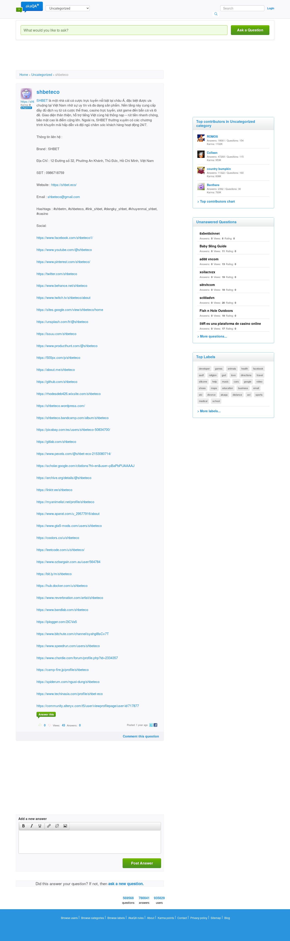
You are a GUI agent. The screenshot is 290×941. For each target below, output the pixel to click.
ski (200, 394)
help (214, 381)
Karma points (166, 918)
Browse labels (116, 918)
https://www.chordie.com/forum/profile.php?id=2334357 (77, 657)
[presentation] (23, 826)
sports (259, 394)
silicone (203, 381)
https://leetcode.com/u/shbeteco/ (60, 549)
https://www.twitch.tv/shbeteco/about (63, 297)
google (247, 381)
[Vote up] (40, 725)
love (233, 375)
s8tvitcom (207, 284)
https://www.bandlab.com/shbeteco (62, 609)
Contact (182, 918)
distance (237, 394)
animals (232, 368)
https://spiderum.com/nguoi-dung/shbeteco (67, 681)
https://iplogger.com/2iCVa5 (56, 621)
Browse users (69, 918)
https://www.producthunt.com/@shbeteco (66, 345)
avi (248, 394)
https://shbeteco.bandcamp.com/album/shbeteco (72, 417)
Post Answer (142, 863)
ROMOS (212, 136)
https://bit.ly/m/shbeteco (54, 573)
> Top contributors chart (216, 201)
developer (204, 368)
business (243, 388)
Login (270, 8)
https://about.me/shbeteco (55, 369)
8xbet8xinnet (210, 233)
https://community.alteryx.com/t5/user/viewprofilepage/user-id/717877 (87, 705)
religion (213, 375)
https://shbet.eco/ (63, 184)
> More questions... (212, 336)
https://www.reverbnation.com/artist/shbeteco (69, 597)
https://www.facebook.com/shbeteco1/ (64, 237)
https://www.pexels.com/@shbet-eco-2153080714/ (73, 453)
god (224, 375)
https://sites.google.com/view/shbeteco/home (69, 309)
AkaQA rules (136, 918)
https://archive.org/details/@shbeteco (63, 477)
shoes (202, 388)
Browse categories (92, 918)
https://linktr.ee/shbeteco (54, 489)
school (216, 401)
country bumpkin (219, 168)
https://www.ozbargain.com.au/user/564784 (68, 561)
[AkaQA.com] (29, 6)
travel (260, 375)
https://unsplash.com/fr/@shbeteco (62, 321)
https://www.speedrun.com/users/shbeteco (68, 645)
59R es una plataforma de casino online (230, 323)
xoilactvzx (207, 272)
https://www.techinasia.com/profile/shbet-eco (69, 693)
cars (236, 381)
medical (203, 401)
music (225, 381)
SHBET (42, 100)
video (259, 381)
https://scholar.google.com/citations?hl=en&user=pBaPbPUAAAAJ (85, 465)
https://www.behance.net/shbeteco (61, 285)
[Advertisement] (98, 59)
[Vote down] (49, 725)
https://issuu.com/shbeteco (56, 333)
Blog (227, 918)
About (150, 918)
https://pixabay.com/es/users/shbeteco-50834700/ (73, 429)
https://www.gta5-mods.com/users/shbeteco (69, 525)
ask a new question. (126, 883)
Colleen (212, 152)
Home (23, 74)
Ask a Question (250, 29)
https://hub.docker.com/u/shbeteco (61, 585)
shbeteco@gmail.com (64, 196)
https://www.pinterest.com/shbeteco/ (63, 261)
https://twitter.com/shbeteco (56, 273)
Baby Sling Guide (213, 246)
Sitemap (216, 918)
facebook (258, 368)
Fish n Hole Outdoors (216, 310)
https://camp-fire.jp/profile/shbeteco (62, 669)
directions (246, 375)
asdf (201, 375)
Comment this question (141, 736)
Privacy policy (198, 918)
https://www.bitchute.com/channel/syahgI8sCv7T (72, 633)
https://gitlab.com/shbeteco (56, 441)
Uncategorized (41, 74)
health (244, 368)
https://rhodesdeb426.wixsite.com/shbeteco (68, 393)
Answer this (46, 714)
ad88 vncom (209, 259)
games (218, 368)
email (256, 388)
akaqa (224, 394)
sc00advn (207, 297)
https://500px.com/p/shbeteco (58, 357)
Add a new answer (32, 818)
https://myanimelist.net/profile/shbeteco (65, 501)
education (227, 388)
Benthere (213, 185)
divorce (211, 394)
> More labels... (209, 411)
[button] (23, 826)
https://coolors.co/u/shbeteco (57, 537)
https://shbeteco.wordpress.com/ (60, 405)
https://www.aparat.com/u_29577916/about (67, 513)
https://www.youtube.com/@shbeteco (64, 249)
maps (214, 388)
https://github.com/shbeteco (56, 381)
